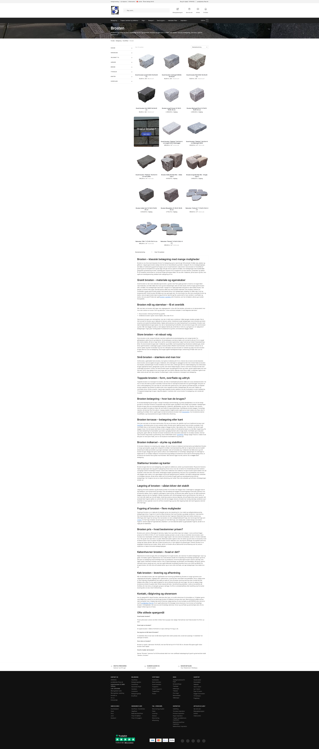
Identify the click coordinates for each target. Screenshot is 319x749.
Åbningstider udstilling (117, 693)
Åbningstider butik (116, 691)
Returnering (155, 718)
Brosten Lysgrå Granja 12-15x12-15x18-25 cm (171, 109)
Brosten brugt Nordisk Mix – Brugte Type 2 (196, 175)
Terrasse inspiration (179, 711)
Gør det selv (189, 12)
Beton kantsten (156, 682)
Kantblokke (155, 680)
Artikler (198, 12)
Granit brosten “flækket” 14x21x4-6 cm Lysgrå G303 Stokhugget (171, 142)
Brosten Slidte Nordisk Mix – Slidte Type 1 (171, 175)
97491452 (192, 1)
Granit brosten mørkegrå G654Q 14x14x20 (171, 75)
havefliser (140, 425)
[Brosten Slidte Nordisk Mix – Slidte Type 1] (171, 161)
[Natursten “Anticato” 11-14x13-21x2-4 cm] (196, 194)
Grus (112, 713)
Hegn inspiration (178, 716)
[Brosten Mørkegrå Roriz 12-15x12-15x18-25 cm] (196, 94)
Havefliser (134, 680)
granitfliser (180, 434)
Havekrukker (197, 680)
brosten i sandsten (165, 297)
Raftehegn (176, 688)
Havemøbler (197, 682)
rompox (139, 520)
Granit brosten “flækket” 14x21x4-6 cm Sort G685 (146, 175)
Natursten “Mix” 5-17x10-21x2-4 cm (146, 241)
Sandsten (134, 689)
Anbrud (154, 716)
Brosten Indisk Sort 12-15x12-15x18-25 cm (146, 209)
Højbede (196, 684)
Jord (112, 716)
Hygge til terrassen (199, 693)
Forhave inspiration (178, 713)
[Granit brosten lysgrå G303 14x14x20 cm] (146, 61)
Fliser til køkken (136, 716)
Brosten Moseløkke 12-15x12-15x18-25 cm (171, 209)
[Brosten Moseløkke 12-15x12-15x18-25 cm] (171, 194)
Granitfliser (125, 40)
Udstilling (175, 709)
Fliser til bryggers (136, 718)
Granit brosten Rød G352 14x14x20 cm (196, 75)
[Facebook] (182, 741)
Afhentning (155, 720)
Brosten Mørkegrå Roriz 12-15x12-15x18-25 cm (197, 109)
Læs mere (146, 134)
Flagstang (196, 698)
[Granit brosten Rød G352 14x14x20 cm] (196, 61)
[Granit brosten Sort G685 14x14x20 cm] (146, 94)
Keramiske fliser (136, 686)
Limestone (134, 691)
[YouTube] (203, 741)
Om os (113, 698)
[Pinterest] (193, 741)
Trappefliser (155, 691)
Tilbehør (175, 691)
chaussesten (185, 412)
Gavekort (113, 718)
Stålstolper (176, 698)
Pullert (154, 693)
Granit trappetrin (157, 689)
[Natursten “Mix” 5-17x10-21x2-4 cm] (146, 228)
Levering (154, 713)
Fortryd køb (114, 700)
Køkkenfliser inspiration (180, 726)
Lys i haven (197, 689)
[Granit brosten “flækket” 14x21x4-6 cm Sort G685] (146, 161)
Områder (205, 12)
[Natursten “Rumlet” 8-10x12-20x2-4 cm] (171, 228)
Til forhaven (197, 696)
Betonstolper (177, 695)
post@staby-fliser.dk (202, 1)
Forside (113, 40)
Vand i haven (197, 686)
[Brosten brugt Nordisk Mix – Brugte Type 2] (196, 161)
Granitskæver (115, 709)
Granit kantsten (156, 684)
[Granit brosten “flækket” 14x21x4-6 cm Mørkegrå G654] (196, 128)
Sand (112, 711)
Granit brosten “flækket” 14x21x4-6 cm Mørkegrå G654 (197, 142)
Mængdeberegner (178, 12)
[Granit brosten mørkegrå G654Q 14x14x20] (171, 61)
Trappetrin (155, 686)
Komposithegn (177, 684)
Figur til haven (198, 691)
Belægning (118, 40)
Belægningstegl (136, 693)
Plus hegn (176, 693)
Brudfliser (134, 696)
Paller (154, 711)
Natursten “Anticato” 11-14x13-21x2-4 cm (197, 209)
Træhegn (175, 686)
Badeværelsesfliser (137, 713)
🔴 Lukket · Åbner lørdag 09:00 (145, 1)
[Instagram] (187, 741)
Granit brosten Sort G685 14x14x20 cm (146, 109)
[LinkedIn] (198, 741)
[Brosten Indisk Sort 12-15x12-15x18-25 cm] (146, 194)
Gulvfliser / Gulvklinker (138, 709)
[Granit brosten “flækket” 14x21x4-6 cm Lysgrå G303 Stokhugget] (171, 128)
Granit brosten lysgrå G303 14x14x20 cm (146, 75)
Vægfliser (134, 711)
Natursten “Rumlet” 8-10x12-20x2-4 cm (172, 242)
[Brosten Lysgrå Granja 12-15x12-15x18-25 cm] (171, 94)
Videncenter (131, 1)
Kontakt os (114, 695)
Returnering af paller (158, 709)
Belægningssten (136, 682)
